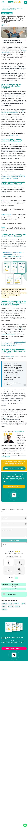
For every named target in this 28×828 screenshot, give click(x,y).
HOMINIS (10, 606)
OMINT (23, 603)
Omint (3, 227)
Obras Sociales (5, 52)
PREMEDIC (17, 603)
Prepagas (23, 51)
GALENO (17, 606)
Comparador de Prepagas (8, 335)
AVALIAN (4, 603)
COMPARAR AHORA (13, 648)
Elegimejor (4, 6)
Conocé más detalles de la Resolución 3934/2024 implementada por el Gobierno (13, 176)
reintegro (21, 328)
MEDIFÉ (4, 606)
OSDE (3, 200)
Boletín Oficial (10, 357)
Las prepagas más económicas (12, 256)
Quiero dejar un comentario (14, 468)
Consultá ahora (13, 135)
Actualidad (9, 6)
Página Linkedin (5, 456)
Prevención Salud (6, 214)
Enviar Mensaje (14, 540)
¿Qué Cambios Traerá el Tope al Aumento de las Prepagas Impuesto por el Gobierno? (13, 343)
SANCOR (4, 609)
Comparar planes (14, 486)
